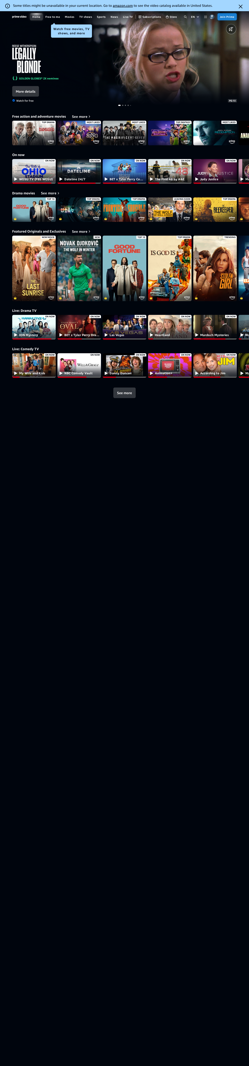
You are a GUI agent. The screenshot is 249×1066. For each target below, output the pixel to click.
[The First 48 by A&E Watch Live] (170, 171)
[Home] (19, 16)
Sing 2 (79, 133)
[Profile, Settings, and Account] (212, 17)
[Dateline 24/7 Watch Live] (79, 171)
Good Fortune (34, 209)
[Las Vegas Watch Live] (124, 327)
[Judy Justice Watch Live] (215, 171)
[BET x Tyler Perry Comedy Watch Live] (124, 171)
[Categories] (205, 17)
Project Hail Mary (79, 209)
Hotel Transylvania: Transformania (170, 133)
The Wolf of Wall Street (170, 209)
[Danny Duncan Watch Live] (124, 365)
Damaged (34, 133)
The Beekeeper (215, 209)
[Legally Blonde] (166, 58)
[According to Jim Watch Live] (215, 365)
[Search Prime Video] (185, 17)
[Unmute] (231, 29)
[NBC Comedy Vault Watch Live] (79, 365)
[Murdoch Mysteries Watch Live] (215, 327)
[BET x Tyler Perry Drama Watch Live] (79, 327)
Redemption (215, 133)
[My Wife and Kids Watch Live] (34, 365)
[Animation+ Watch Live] (170, 365)
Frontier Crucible (124, 209)
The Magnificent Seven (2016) (124, 133)
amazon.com (123, 5)
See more (124, 393)
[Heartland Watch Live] (170, 327)
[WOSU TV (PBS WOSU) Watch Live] (34, 171)
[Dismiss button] (240, 6)
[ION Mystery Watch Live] (34, 327)
